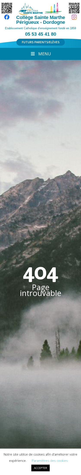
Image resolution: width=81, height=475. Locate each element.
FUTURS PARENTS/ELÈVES (40, 42)
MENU (44, 54)
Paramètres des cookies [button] (50, 460)
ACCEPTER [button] (40, 468)
